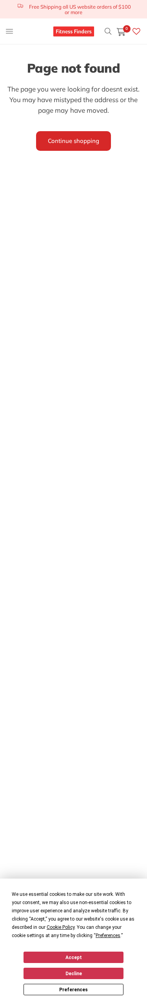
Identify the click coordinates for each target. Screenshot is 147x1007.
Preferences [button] (108, 935)
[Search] (108, 31)
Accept (73, 957)
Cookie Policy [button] (60, 927)
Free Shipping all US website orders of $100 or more (80, 9)
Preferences (73, 989)
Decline (73, 973)
